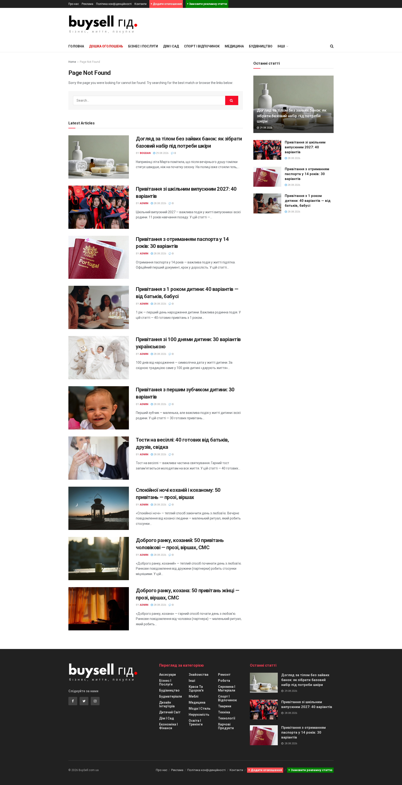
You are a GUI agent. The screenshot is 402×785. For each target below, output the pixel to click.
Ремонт (224, 674)
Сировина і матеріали (226, 688)
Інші (192, 680)
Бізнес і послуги (143, 46)
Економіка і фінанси (168, 726)
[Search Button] (231, 100)
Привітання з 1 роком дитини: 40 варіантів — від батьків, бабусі (308, 201)
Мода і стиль (199, 708)
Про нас (73, 4)
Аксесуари (167, 674)
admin (144, 203)
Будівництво (260, 46)
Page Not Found (90, 61)
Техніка (224, 712)
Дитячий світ (170, 712)
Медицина (234, 46)
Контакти (140, 4)
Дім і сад (171, 46)
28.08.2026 (159, 203)
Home (72, 61)
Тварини (224, 706)
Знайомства (198, 674)
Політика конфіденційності (114, 4)
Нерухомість (199, 714)
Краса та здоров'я (196, 688)
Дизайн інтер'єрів (167, 704)
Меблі (193, 696)
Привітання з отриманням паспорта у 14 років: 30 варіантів (307, 174)
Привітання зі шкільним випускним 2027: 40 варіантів (305, 147)
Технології (226, 718)
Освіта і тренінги (196, 722)
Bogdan (145, 153)
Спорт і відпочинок (202, 46)
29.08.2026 (161, 153)
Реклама (87, 4)
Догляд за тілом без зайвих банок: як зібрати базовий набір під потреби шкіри (291, 116)
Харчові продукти (226, 726)
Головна (76, 46)
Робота (224, 680)
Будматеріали (170, 696)
